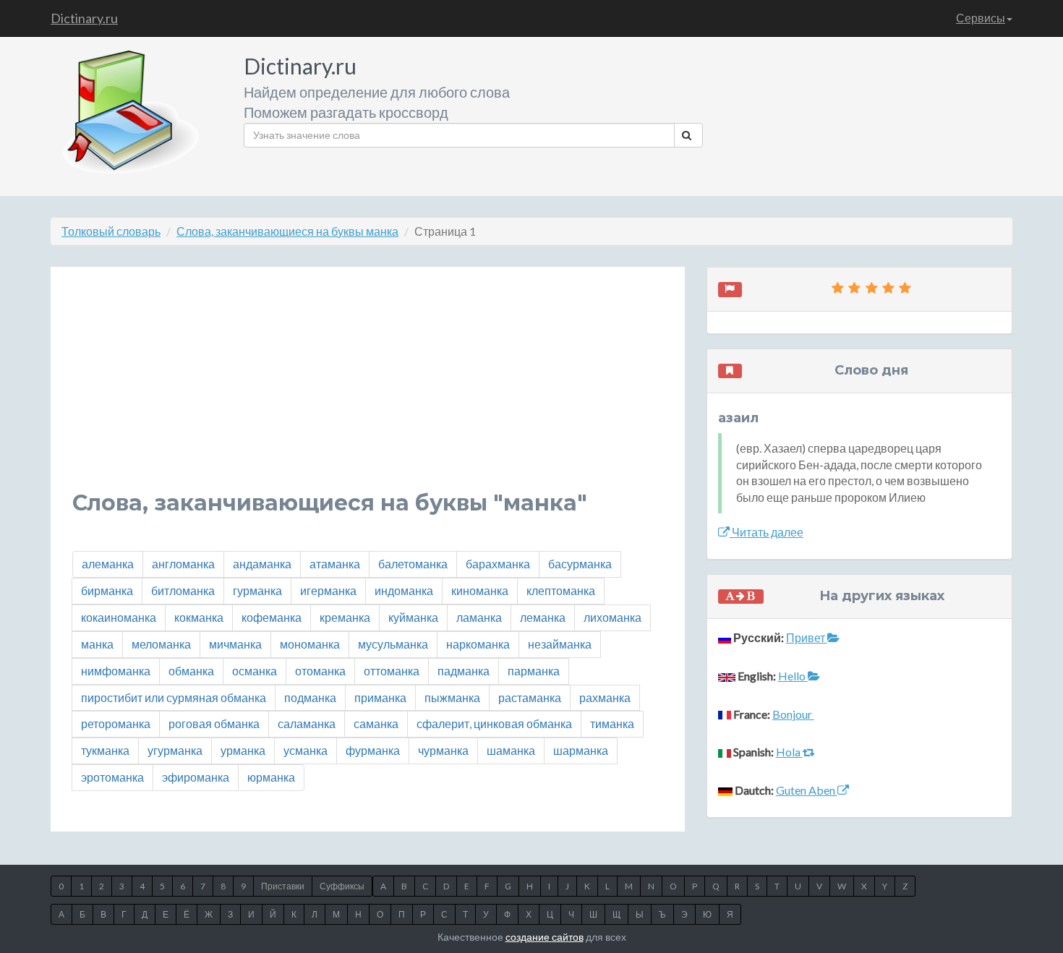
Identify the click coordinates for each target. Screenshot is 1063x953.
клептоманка (560, 590)
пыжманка (452, 697)
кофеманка (272, 617)
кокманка (198, 617)
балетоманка (413, 563)
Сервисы (980, 18)
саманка (376, 723)
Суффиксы (342, 886)
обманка (191, 671)
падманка (463, 671)
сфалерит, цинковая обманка (494, 723)
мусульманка (393, 644)
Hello (793, 676)
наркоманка (478, 644)
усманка (305, 750)
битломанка (183, 590)
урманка (243, 750)
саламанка (307, 723)
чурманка (443, 750)
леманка (542, 617)
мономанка (310, 644)
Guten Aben (806, 790)
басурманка (580, 563)
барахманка (498, 563)
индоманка (404, 590)
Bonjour (793, 714)
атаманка (334, 563)
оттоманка (391, 671)
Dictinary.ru (84, 18)
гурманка (257, 590)
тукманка (105, 750)
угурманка (175, 750)
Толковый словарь (111, 231)
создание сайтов (544, 937)
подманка (310, 697)
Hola (789, 751)
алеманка (108, 563)
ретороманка (115, 723)
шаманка (511, 750)
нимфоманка (115, 671)
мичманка (235, 644)
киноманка (479, 590)
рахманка (605, 697)
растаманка (529, 697)
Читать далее (766, 532)
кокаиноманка (118, 617)
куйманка (413, 617)
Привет (806, 637)
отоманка (320, 671)
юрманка (271, 777)
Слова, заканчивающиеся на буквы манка (287, 231)
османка (254, 671)
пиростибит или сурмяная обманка (173, 697)
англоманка (183, 563)
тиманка (612, 723)
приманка (380, 697)
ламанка (479, 617)
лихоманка (612, 617)
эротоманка (112, 777)
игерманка (328, 590)
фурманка (373, 750)
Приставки (282, 886)
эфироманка (195, 777)
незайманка (560, 644)
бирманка (107, 590)
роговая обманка (214, 723)
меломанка (161, 644)
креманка (345, 617)
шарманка (580, 750)
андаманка (262, 563)
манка (97, 644)
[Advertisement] (367, 390)
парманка (534, 671)
